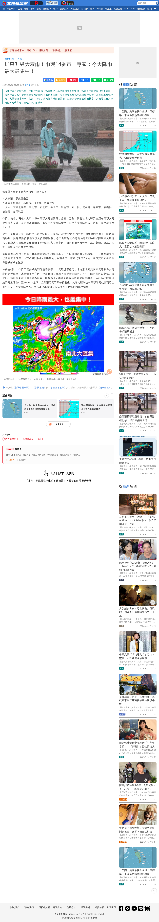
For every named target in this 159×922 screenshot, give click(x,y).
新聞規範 (57, 907)
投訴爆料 (85, 907)
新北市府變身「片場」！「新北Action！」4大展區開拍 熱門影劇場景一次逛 (137, 520)
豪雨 (39, 439)
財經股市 (47, 8)
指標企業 (141, 8)
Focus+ (84, 8)
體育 (55, 8)
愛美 (92, 8)
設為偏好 (48, 80)
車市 (126, 8)
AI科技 (100, 8)
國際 (39, 8)
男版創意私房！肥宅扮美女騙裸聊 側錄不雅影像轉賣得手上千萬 (137, 612)
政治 (26, 8)
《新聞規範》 (39, 387)
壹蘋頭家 (151, 8)
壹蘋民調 (64, 8)
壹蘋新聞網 (9, 59)
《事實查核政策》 (57, 387)
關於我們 (15, 907)
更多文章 (22, 460)
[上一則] (106, 395)
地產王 (108, 8)
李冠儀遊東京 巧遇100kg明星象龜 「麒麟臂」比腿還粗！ (42, 50)
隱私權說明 (43, 907)
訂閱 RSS (12, 460)
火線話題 (74, 8)
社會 (32, 8)
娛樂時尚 (11, 8)
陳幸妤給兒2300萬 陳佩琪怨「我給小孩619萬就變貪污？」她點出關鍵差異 (137, 566)
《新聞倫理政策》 (22, 387)
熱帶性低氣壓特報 (11, 439)
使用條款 (71, 907)
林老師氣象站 (28, 439)
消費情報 (99, 907)
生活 (20, 8)
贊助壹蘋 (60, 80)
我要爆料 (72, 80)
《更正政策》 (104, 387)
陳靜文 (27, 85)
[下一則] (112, 395)
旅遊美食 (118, 8)
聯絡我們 (29, 907)
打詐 (133, 8)
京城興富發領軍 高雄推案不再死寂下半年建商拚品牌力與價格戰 (137, 700)
